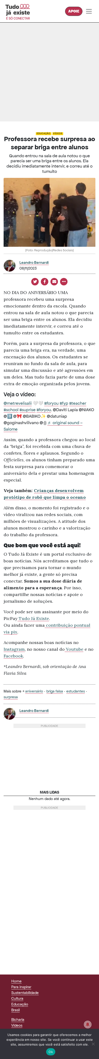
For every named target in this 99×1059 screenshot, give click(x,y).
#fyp (64, 403)
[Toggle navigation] (88, 11)
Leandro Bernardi (34, 262)
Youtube (74, 649)
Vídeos (57, 133)
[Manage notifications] (88, 1024)
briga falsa (54, 691)
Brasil (15, 1010)
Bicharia (17, 1019)
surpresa (11, 697)
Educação (44, 133)
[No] (93, 1043)
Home (16, 981)
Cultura (17, 998)
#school (11, 409)
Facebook (13, 656)
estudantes (75, 691)
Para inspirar (21, 987)
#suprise (27, 409)
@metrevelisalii (18, 403)
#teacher (77, 403)
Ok (51, 1052)
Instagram (14, 649)
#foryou (51, 403)
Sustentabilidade (25, 992)
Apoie (73, 11)
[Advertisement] (49, 72)
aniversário (34, 691)
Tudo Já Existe (33, 618)
